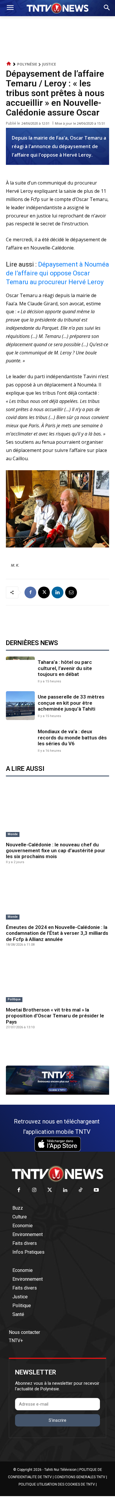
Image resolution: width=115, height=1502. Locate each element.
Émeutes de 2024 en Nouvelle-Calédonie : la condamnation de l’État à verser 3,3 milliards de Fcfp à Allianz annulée (57, 933)
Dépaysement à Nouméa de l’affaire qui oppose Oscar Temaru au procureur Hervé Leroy (57, 273)
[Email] (71, 592)
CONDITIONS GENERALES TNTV (80, 1477)
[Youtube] (96, 1190)
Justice (49, 64)
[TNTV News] (57, 1174)
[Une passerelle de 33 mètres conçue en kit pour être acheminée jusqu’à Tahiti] (20, 705)
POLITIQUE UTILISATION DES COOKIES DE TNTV (57, 1484)
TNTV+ (16, 1340)
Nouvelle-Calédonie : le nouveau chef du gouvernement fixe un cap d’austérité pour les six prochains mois (55, 851)
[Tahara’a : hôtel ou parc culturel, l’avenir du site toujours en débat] (20, 671)
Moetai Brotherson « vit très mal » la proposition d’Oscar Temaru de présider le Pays (55, 1016)
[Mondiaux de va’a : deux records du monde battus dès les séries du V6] (20, 740)
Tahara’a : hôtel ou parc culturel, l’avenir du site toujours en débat (65, 668)
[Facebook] (30, 592)
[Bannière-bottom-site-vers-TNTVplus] (57, 1093)
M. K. (15, 565)
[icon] (9, 64)
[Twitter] (50, 1190)
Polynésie (27, 64)
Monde (13, 834)
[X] (44, 592)
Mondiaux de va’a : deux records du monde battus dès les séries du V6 (72, 737)
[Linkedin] (57, 592)
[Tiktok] (81, 1190)
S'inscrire (57, 1420)
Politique (14, 999)
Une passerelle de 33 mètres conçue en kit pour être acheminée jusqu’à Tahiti (71, 703)
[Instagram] (34, 1190)
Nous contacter (24, 1332)
